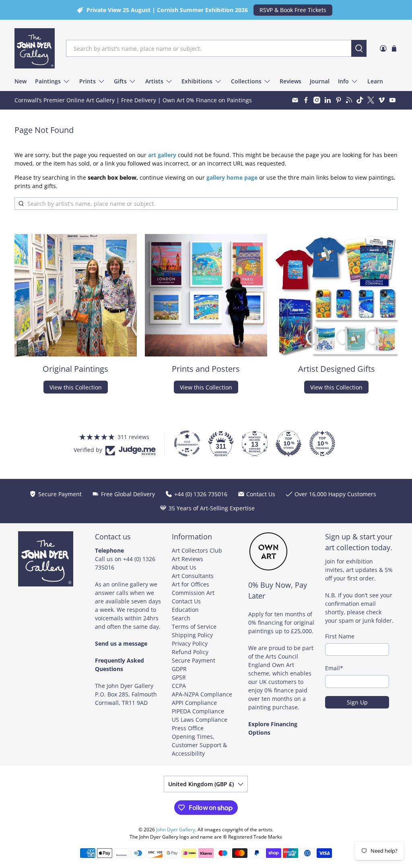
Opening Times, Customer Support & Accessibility (199, 745)
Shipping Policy (192, 635)
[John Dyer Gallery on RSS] (349, 100)
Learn (375, 81)
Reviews (290, 81)
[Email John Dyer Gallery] (295, 100)
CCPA (179, 686)
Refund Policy (190, 652)
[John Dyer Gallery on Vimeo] (381, 100)
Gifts (120, 81)
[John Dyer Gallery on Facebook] (306, 100)
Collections (246, 81)
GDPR (179, 669)
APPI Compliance (194, 702)
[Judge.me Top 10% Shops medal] (288, 443)
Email (334, 668)
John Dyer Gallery (175, 830)
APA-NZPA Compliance (202, 694)
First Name (339, 636)
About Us (184, 567)
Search (181, 618)
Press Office (188, 728)
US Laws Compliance (199, 719)
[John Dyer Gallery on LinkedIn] (327, 100)
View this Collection (75, 387)
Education (185, 609)
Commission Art (193, 593)
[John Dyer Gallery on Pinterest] (338, 100)
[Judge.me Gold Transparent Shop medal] (187, 443)
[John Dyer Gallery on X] (370, 100)
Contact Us (186, 601)
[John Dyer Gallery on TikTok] (359, 100)
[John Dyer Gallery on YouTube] (392, 100)
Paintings (48, 81)
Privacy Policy (190, 643)
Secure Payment (193, 660)
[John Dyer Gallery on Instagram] (316, 100)
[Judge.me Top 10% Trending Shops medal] (322, 443)
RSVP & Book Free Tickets (293, 10)
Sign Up (357, 702)
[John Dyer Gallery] (34, 48)
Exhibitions (196, 81)
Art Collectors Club (197, 550)
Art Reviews (187, 559)
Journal (320, 81)
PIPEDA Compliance (198, 711)
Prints (87, 81)
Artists (154, 81)
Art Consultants (193, 576)
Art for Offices (190, 584)
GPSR (179, 677)
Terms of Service (194, 626)
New (20, 81)
